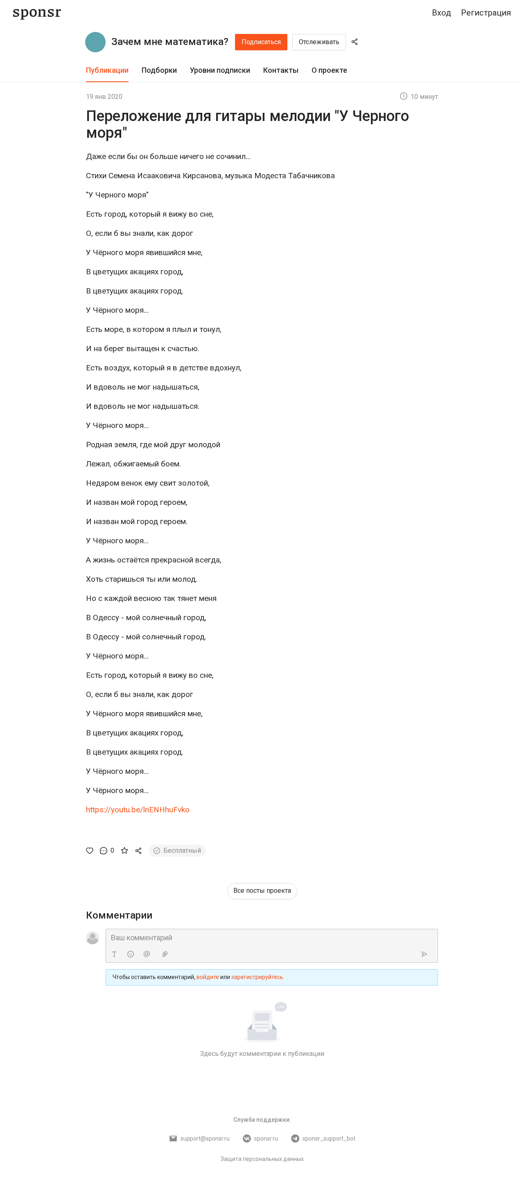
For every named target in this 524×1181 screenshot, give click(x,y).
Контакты (280, 70)
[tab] (107, 70)
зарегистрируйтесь (257, 977)
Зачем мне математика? (169, 41)
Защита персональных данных (262, 1159)
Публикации (107, 70)
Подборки (159, 70)
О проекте (329, 70)
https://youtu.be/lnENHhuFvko (138, 809)
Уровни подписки (220, 70)
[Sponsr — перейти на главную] (37, 12)
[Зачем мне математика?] (95, 42)
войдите (207, 977)
